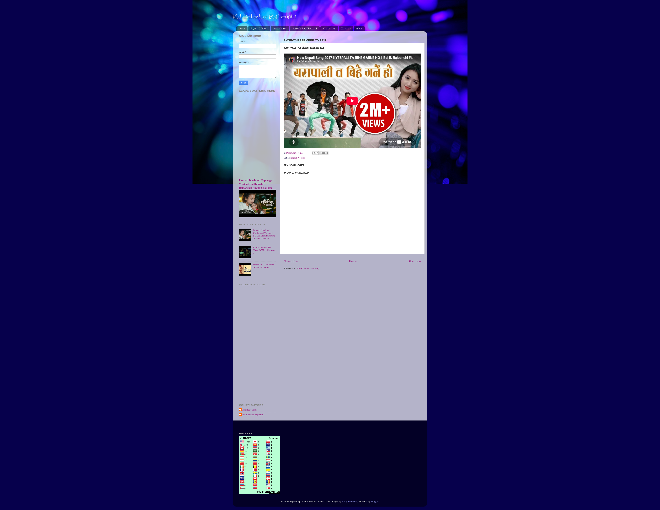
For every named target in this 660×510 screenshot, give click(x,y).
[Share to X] (320, 153)
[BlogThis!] (317, 153)
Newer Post (291, 261)
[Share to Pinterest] (326, 153)
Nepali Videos (280, 28)
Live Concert (329, 28)
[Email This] (313, 153)
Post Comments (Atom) (308, 268)
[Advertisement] (257, 347)
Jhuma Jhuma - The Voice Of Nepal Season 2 (264, 250)
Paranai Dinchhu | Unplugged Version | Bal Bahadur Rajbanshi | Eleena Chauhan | (256, 184)
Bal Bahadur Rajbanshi (264, 16)
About (359, 28)
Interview (346, 28)
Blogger (374, 501)
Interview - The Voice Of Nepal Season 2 (263, 266)
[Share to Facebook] (323, 153)
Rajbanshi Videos (259, 28)
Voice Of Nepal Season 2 (305, 28)
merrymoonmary (350, 501)
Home (242, 28)
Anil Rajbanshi (249, 409)
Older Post (414, 261)
